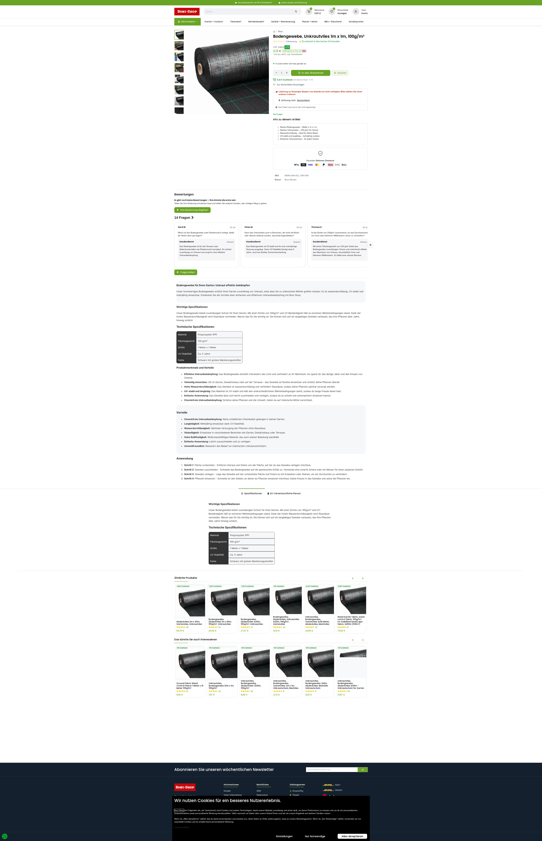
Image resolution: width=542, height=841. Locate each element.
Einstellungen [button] (284, 836)
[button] (294, 50)
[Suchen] (296, 11)
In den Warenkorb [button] (312, 73)
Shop (280, 31)
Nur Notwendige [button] (315, 836)
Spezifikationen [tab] (253, 493)
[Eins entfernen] (276, 72)
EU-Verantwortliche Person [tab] (285, 493)
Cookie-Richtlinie (181, 827)
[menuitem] (187, 21)
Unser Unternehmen (233, 795)
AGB (259, 791)
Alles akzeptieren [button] (352, 836)
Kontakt (227, 791)
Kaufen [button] (341, 73)
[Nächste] (370, 245)
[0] (308, 11)
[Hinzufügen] (286, 72)
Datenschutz (262, 795)
